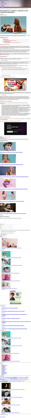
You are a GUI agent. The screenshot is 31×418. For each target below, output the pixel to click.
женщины (26, 377)
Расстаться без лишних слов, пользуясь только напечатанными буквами (14, 176)
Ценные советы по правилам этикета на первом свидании (11, 152)
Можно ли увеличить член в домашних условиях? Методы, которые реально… (13, 389)
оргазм (9, 379)
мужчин (11, 378)
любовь (9, 378)
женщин (21, 377)
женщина (24, 377)
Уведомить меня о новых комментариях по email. (8, 231)
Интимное (3, 368)
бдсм (0, 377)
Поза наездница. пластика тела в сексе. (11, 40)
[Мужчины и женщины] (3, 3)
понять (22, 379)
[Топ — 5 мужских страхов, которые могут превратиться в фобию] (6, 337)
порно (24, 379)
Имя (1, 225)
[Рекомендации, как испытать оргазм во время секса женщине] (6, 404)
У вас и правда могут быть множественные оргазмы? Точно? (11, 280)
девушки (15, 377)
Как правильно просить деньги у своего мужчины (14, 67)
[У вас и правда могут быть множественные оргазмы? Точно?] (6, 360)
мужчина (15, 378)
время (2, 377)
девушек (4, 377)
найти (5, 379)
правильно (27, 379)
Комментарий (2, 224)
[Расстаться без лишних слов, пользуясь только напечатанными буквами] (8, 175)
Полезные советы (5, 8)
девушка (8, 377)
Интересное (3, 367)
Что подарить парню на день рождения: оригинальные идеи (11, 164)
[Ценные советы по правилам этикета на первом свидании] (8, 150)
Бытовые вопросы (4, 365)
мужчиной (23, 378)
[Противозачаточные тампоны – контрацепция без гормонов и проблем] (8, 187)
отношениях (19, 379)
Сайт (0, 228)
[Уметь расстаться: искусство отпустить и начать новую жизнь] (8, 199)
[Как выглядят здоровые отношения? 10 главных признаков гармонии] (6, 396)
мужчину (26, 378)
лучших (7, 378)
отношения (15, 379)
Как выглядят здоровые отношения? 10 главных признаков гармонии (12, 397)
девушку (18, 377)
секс (3, 380)
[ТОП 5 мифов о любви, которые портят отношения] (6, 287)
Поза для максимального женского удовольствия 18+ (13, 42)
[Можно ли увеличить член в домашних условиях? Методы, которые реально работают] (6, 388)
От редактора (4, 371)
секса (6, 380)
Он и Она (3, 370)
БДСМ (3, 364)
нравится (7, 379)
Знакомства (3, 366)
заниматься (1, 378)
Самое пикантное (4, 373)
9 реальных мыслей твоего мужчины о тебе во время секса (10, 412)
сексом (11, 380)
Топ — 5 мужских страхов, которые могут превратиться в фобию (11, 257)
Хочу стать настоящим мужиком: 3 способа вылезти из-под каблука (13, 213)
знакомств (4, 378)
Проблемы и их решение (7, 41)
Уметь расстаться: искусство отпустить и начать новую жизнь (12, 201)
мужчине (20, 378)
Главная (1, 8)
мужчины (2, 379)
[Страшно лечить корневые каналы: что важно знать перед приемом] (6, 264)
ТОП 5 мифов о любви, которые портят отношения (9, 288)
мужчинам (18, 378)
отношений (11, 379)
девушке (11, 377)
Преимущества (5, 39)
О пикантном (3, 369)
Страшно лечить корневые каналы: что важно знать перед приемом (12, 265)
